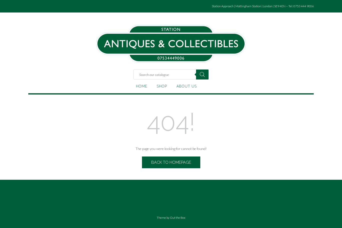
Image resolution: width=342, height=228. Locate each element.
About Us (187, 86)
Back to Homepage (171, 162)
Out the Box (178, 218)
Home (141, 86)
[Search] (202, 75)
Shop (162, 86)
